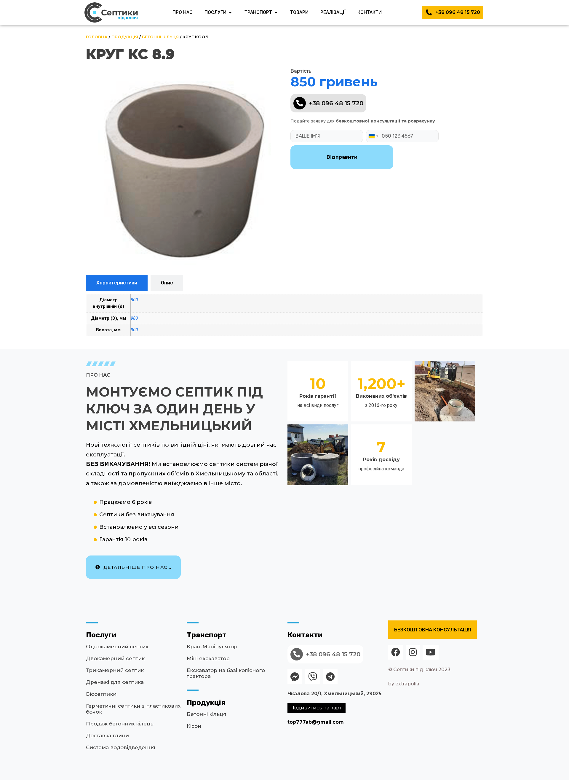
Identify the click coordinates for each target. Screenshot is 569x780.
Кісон (194, 726)
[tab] (117, 283)
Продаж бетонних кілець (119, 724)
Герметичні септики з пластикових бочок (133, 709)
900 (134, 329)
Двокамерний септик (115, 658)
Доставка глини (107, 735)
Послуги (101, 635)
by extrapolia (403, 684)
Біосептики (101, 694)
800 (134, 300)
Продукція (124, 36)
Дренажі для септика (115, 682)
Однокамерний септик (117, 647)
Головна (97, 36)
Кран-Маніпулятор (212, 647)
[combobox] (373, 136)
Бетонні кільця (160, 36)
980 (134, 318)
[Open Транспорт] (276, 12)
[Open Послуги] (230, 12)
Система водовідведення (120, 747)
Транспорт (206, 635)
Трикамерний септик (115, 670)
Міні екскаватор (208, 658)
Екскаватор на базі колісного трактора (226, 673)
